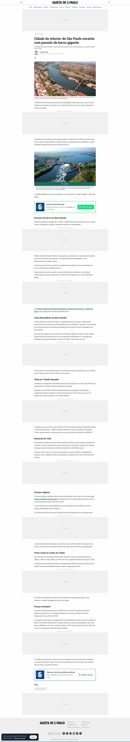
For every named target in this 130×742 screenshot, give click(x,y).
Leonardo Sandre (44, 52)
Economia (67, 7)
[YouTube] (74, 733)
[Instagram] (67, 733)
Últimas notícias (37, 7)
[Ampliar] (93, 64)
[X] (70, 733)
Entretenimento (54, 7)
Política (62, 7)
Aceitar (33, 737)
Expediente (85, 724)
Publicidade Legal (72, 724)
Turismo (41, 34)
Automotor (82, 7)
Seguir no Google (55, 733)
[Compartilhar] (109, 2)
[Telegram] (77, 733)
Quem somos (71, 722)
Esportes (88, 7)
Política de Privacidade (73, 727)
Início (35, 34)
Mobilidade (75, 7)
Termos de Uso (85, 727)
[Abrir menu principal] (21, 2)
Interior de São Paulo (40, 689)
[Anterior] (37, 164)
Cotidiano (45, 7)
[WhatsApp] (80, 733)
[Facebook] (64, 733)
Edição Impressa (97, 7)
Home (30, 7)
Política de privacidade (19, 738)
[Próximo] (92, 164)
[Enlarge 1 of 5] (93, 150)
